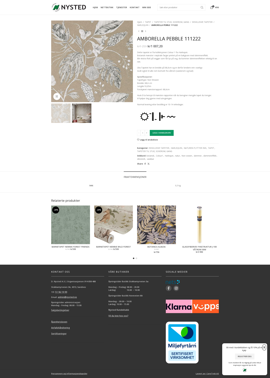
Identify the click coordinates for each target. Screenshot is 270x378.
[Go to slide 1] (133, 258)
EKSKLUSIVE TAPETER (202, 22)
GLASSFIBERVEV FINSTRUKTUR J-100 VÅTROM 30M (199, 248)
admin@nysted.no (67, 297)
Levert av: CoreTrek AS (207, 373)
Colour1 (159, 155)
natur (177, 155)
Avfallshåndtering (60, 327)
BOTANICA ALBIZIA (156, 246)
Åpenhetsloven (59, 321)
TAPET (148, 22)
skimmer (198, 155)
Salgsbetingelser (60, 310)
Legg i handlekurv (162, 132)
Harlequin (169, 155)
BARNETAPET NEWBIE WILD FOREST (113, 246)
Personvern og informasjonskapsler (69, 373)
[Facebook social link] (145, 164)
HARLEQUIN (142, 25)
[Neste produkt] (145, 31)
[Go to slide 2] (136, 258)
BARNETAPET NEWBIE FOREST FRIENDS (70, 246)
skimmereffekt (209, 155)
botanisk (150, 155)
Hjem (139, 22)
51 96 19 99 (61, 292)
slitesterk (141, 159)
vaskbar (150, 159)
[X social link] (148, 164)
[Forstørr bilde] (56, 96)
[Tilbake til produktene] (142, 31)
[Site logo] (68, 7)
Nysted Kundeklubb (118, 309)
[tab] (135, 175)
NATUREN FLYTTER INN (195, 148)
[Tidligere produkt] (138, 31)
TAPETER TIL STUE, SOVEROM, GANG (171, 22)
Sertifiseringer (59, 333)
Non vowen (187, 155)
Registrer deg (245, 356)
